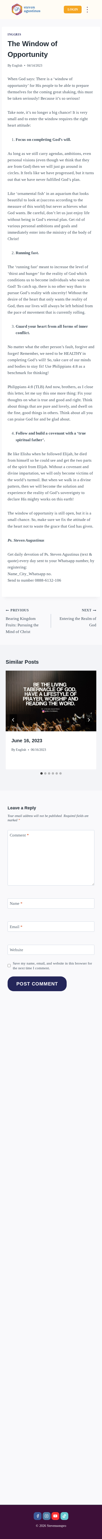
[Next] (89, 720)
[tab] (41, 773)
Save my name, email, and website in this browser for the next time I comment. (52, 965)
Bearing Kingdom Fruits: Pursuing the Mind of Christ (22, 621)
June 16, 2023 (26, 740)
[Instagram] (47, 1516)
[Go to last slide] (13, 720)
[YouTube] (55, 1516)
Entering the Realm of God (78, 618)
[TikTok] (64, 1516)
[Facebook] (38, 1516)
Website (16, 950)
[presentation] (51, 701)
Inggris (14, 34)
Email (16, 926)
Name (16, 903)
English (17, 65)
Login (73, 9)
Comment (19, 835)
